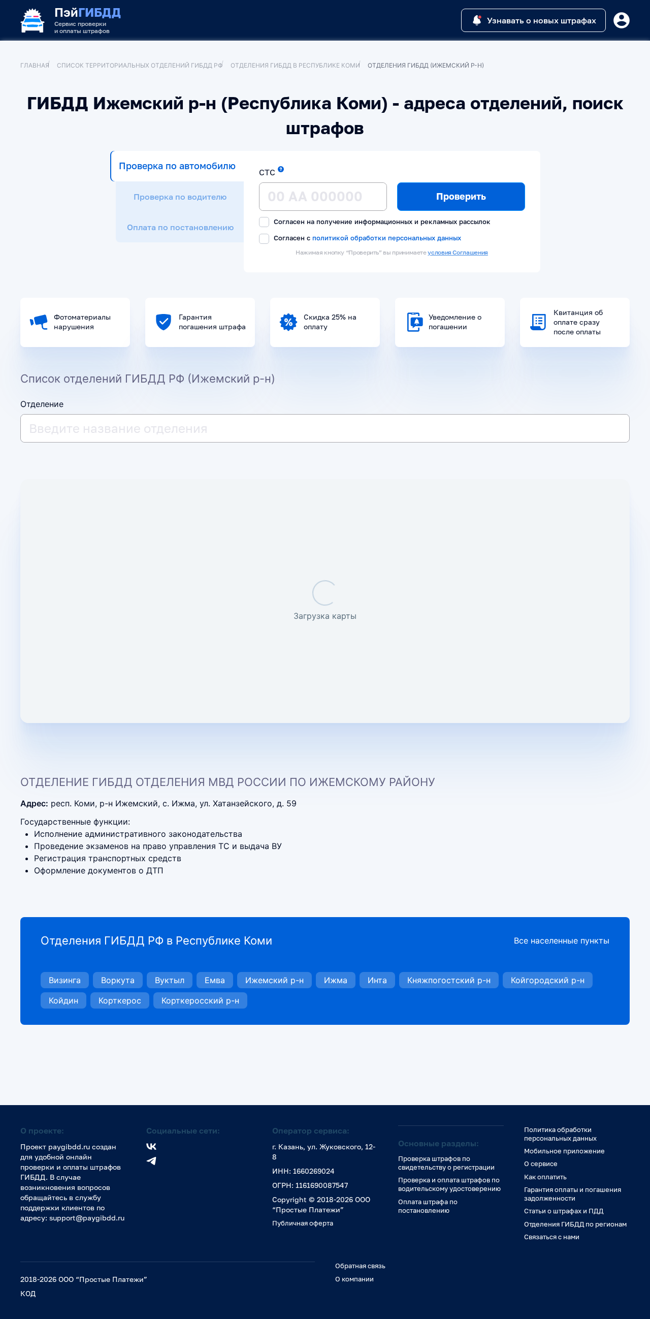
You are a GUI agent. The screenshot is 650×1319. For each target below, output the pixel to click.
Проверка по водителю (180, 197)
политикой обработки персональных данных (386, 237)
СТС (267, 172)
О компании (354, 1279)
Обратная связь (360, 1266)
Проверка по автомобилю (177, 165)
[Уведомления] (621, 20)
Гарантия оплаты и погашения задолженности (572, 1193)
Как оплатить (545, 1177)
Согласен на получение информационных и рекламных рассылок (381, 221)
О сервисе (541, 1163)
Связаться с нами (551, 1237)
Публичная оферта (302, 1223)
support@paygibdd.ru (86, 1217)
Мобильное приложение (564, 1151)
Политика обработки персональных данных (560, 1133)
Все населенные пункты (561, 940)
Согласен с (366, 237)
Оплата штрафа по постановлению (428, 1206)
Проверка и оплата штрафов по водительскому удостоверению (449, 1184)
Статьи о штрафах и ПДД (563, 1211)
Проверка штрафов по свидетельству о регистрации (446, 1162)
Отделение (41, 404)
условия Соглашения (458, 252)
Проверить (461, 196)
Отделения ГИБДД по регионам (575, 1224)
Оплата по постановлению (180, 227)
